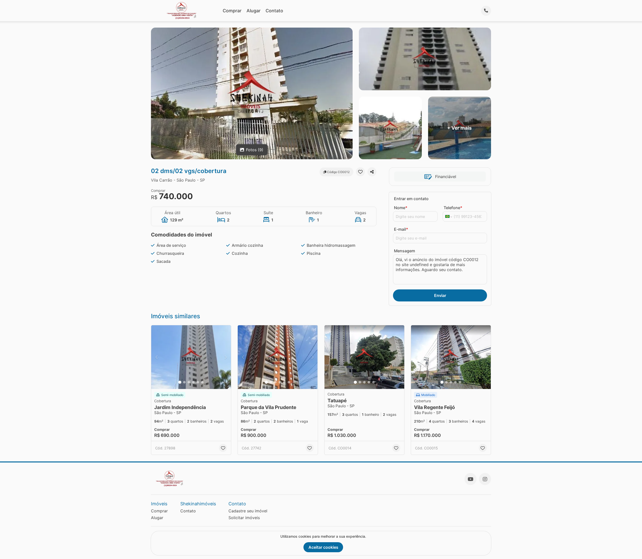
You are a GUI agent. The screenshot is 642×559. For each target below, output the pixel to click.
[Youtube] (470, 479)
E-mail (401, 229)
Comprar (232, 10)
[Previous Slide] (156, 357)
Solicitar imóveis (244, 517)
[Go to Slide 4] (193, 382)
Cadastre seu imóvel (247, 510)
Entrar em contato (411, 198)
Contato (274, 10)
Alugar (254, 10)
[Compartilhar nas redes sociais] (371, 171)
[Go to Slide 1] (179, 382)
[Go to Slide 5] (198, 382)
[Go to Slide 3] (189, 382)
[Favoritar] (360, 171)
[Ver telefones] (486, 11)
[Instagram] (485, 479)
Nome (400, 207)
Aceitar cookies (323, 547)
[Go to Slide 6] (202, 382)
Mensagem (404, 250)
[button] (191, 357)
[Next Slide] (225, 357)
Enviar (440, 295)
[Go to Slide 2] (184, 382)
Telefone (453, 207)
